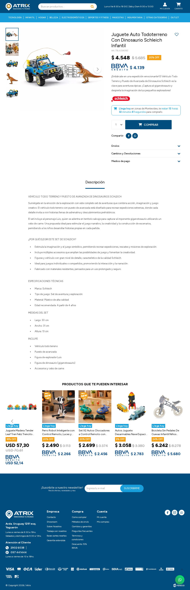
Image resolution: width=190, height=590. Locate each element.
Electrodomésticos (73, 17)
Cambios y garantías (82, 526)
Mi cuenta (102, 517)
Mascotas (118, 17)
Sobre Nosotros (54, 526)
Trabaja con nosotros (56, 531)
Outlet (175, 17)
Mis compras (103, 522)
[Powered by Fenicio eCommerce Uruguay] (178, 585)
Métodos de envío (80, 522)
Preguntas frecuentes (82, 531)
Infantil (30, 17)
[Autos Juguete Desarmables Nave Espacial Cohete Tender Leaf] (131, 406)
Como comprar (79, 517)
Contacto (51, 517)
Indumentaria (134, 17)
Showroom (52, 522)
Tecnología (15, 17)
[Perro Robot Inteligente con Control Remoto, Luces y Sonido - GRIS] (58, 406)
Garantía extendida (56, 540)
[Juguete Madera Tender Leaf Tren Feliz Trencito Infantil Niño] (22, 406)
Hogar (42, 17)
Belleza (54, 17)
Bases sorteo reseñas (56, 535)
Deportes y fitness (98, 17)
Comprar (151, 125)
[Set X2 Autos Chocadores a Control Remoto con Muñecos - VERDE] (95, 406)
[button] (92, 6)
